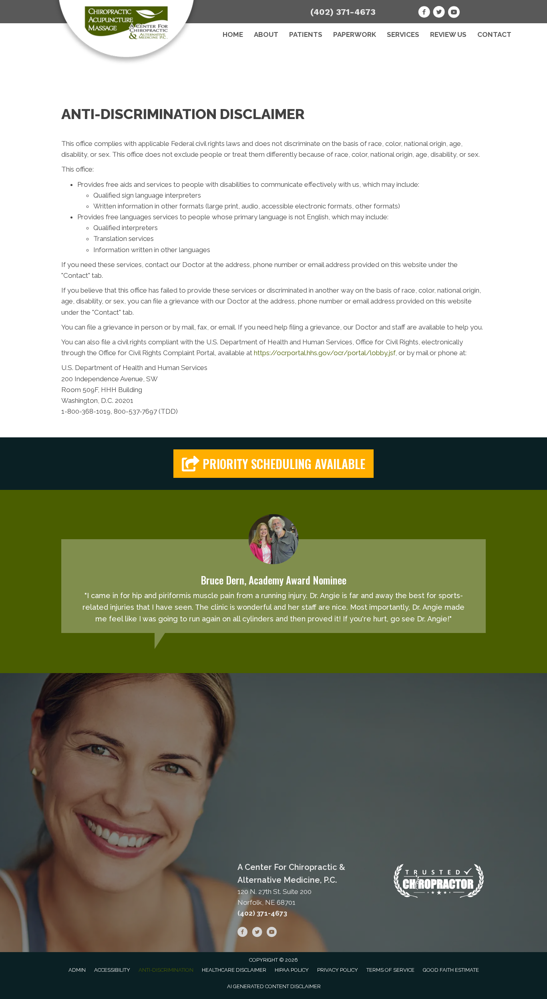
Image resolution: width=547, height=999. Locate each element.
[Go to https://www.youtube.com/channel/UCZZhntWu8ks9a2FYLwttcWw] (454, 13)
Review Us (448, 34)
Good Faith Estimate (451, 970)
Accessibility (112, 970)
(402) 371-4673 (343, 12)
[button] (273, 463)
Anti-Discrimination (166, 970)
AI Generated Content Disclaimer (274, 986)
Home (233, 34)
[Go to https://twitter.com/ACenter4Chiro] (439, 13)
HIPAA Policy (292, 970)
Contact (494, 34)
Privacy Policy (337, 970)
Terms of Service (390, 970)
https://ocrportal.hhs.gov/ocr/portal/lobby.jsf (324, 353)
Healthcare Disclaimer (234, 970)
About (266, 34)
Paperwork (354, 34)
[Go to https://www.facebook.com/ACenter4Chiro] (424, 13)
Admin (77, 970)
